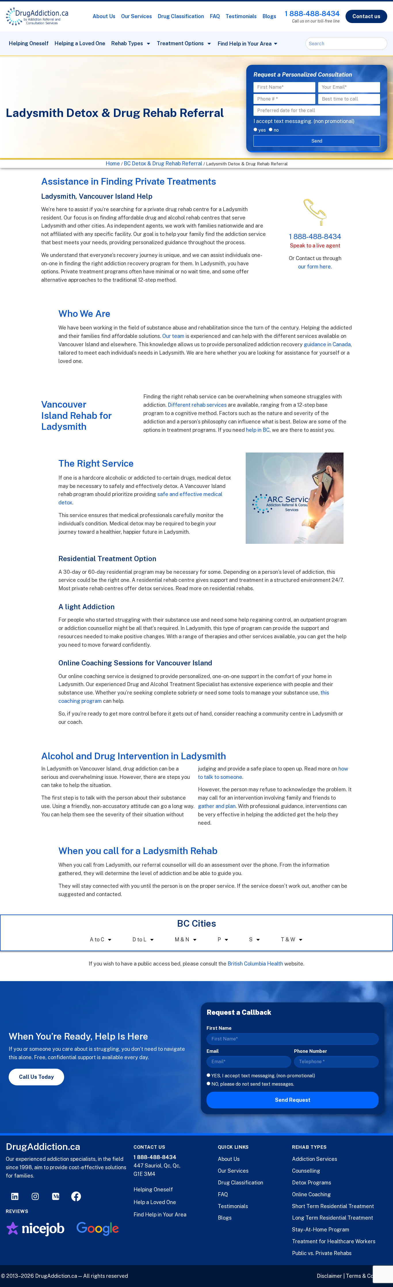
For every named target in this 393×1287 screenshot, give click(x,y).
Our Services (136, 16)
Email (213, 1051)
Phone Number (310, 1051)
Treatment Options (180, 43)
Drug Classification (181, 16)
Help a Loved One (154, 1202)
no (276, 130)
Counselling (306, 1171)
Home (113, 163)
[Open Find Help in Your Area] (275, 44)
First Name (219, 1028)
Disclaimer (329, 1276)
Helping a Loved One (79, 43)
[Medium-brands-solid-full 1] (56, 1196)
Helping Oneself (29, 43)
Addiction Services (314, 1159)
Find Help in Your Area (159, 1215)
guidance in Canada (327, 344)
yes (262, 130)
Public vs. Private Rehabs (322, 1253)
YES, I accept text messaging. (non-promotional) (263, 1075)
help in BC (258, 430)
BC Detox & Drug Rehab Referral (163, 163)
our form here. (315, 267)
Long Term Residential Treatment (332, 1218)
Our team (173, 336)
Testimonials (241, 16)
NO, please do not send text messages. (252, 1084)
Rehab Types (127, 43)
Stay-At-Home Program (320, 1230)
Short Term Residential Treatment (333, 1206)
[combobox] (346, 43)
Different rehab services (197, 405)
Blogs (269, 16)
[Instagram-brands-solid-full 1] (35, 1196)
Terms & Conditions (369, 1276)
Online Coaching (311, 1194)
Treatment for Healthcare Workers (333, 1241)
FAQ (215, 16)
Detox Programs (311, 1183)
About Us (104, 16)
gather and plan (217, 806)
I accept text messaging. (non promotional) (303, 121)
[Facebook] (76, 1196)
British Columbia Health (255, 964)
